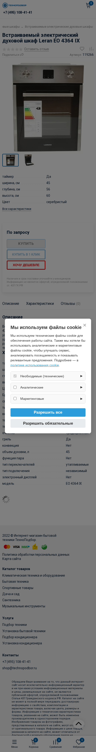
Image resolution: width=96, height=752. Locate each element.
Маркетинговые (32, 399)
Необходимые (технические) (42, 376)
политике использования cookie (34, 365)
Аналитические (31, 387)
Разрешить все (48, 412)
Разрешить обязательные (48, 423)
